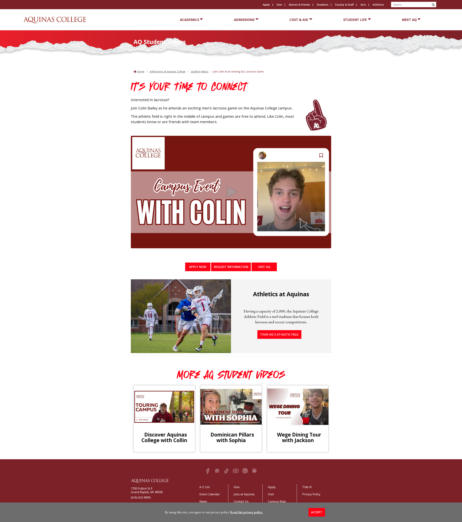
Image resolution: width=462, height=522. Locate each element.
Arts (363, 4)
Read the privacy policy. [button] (246, 512)
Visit (271, 494)
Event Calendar (209, 494)
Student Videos (199, 71)
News (203, 501)
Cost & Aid (298, 19)
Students (322, 4)
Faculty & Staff (344, 4)
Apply (266, 4)
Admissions (244, 19)
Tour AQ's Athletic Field (279, 334)
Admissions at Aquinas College (167, 71)
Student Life (355, 19)
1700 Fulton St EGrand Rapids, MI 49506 (147, 490)
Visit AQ (264, 267)
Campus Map (277, 501)
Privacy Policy (311, 494)
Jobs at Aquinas (244, 494)
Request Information (231, 267)
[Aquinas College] (54, 20)
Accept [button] (316, 512)
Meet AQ (409, 19)
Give (279, 4)
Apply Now (197, 267)
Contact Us (241, 501)
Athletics (378, 4)
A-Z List (204, 487)
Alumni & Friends (299, 4)
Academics (189, 19)
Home (140, 71)
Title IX (307, 487)
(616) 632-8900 (141, 497)
